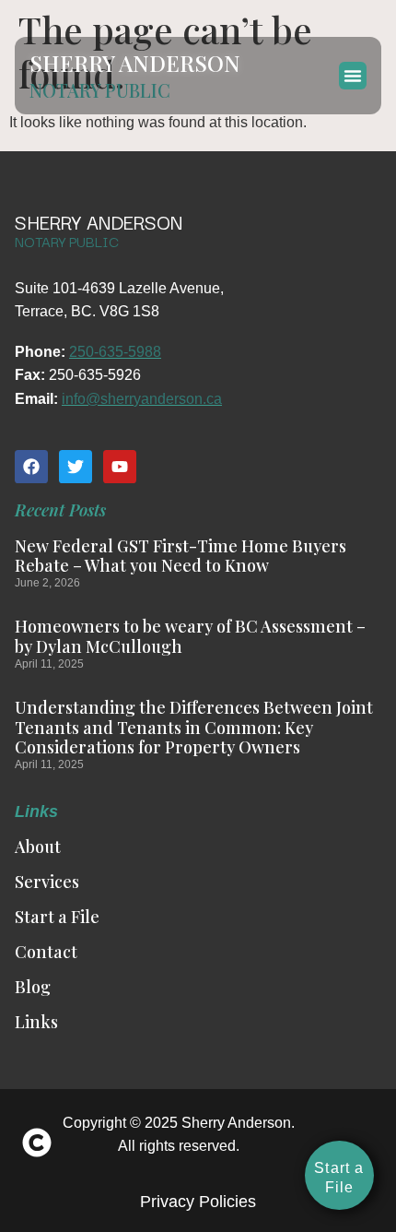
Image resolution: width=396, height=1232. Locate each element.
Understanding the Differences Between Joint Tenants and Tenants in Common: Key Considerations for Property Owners (194, 727)
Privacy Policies (198, 1201)
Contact (46, 952)
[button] (353, 75)
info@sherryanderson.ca (142, 399)
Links (36, 1022)
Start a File (57, 917)
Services (47, 882)
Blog (33, 987)
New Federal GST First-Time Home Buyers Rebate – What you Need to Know (180, 556)
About (38, 846)
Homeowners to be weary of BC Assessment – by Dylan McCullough (190, 636)
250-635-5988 (115, 352)
